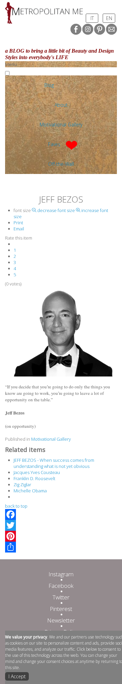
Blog (49, 85)
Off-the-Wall (61, 164)
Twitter (61, 597)
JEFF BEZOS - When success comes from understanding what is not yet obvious (54, 463)
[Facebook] (61, 514)
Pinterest (61, 609)
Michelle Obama (30, 491)
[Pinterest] (61, 536)
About (61, 105)
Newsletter (61, 620)
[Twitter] (61, 525)
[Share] (61, 547)
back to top (16, 506)
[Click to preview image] (61, 331)
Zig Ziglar (22, 484)
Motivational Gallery (61, 124)
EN (109, 18)
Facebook (61, 586)
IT (92, 18)
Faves (54, 144)
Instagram (61, 574)
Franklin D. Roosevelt (34, 478)
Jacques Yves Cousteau (37, 472)
